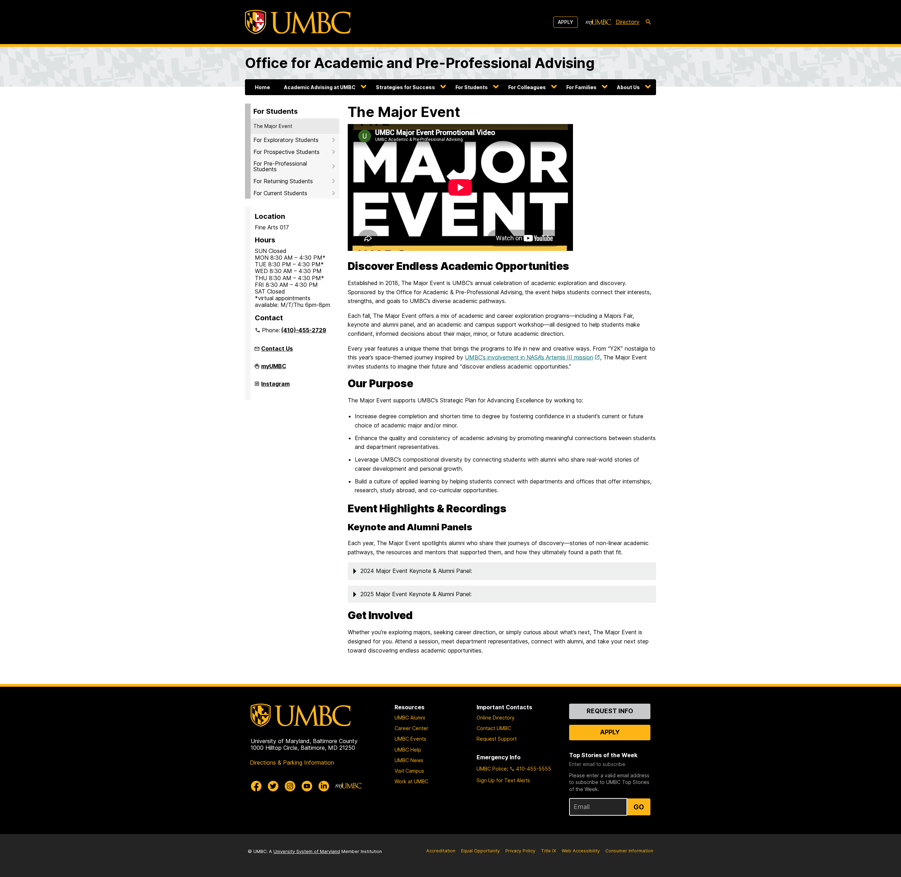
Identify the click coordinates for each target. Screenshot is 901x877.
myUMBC (273, 369)
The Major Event (272, 126)
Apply (565, 22)
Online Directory (496, 718)
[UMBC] (297, 22)
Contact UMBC (494, 728)
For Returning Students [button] (283, 181)
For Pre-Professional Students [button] (280, 166)
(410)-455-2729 (303, 330)
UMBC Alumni (410, 718)
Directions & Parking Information (292, 762)
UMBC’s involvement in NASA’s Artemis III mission (529, 357)
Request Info (610, 711)
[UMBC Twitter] (273, 786)
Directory (627, 21)
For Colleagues (527, 87)
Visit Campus (409, 771)
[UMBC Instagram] (290, 786)
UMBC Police (492, 769)
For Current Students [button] (280, 193)
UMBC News (409, 760)
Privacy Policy (520, 850)
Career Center (411, 728)
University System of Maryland (306, 851)
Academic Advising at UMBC (319, 87)
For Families (581, 87)
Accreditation (440, 850)
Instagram (275, 386)
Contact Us (277, 348)
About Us (628, 87)
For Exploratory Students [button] (286, 139)
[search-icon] (648, 22)
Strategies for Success (405, 87)
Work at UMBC (411, 781)
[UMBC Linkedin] (324, 786)
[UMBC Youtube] (307, 786)
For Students (471, 87)
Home (262, 87)
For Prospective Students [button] (286, 151)
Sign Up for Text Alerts (503, 780)
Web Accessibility (581, 850)
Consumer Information (629, 850)
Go (639, 807)
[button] (502, 571)
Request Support (497, 739)
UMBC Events (410, 739)
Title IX (548, 850)
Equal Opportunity (480, 850)
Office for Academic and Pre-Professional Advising (420, 63)
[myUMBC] (598, 22)
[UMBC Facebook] (256, 786)
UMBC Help (408, 750)
